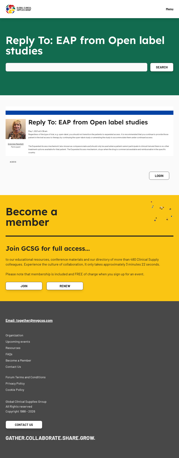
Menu (169, 9)
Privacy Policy (15, 383)
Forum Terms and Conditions (26, 377)
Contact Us (13, 366)
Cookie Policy (15, 390)
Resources (13, 348)
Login (159, 176)
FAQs (9, 354)
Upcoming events (18, 341)
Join (24, 286)
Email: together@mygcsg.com (29, 320)
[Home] (18, 9)
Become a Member (18, 360)
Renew (65, 286)
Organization (14, 335)
